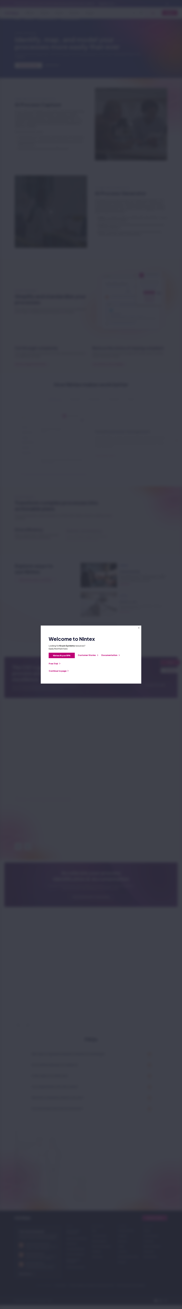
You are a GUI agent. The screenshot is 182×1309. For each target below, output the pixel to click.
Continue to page (57, 670)
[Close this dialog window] (139, 628)
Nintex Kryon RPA (61, 655)
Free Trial (53, 663)
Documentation (109, 655)
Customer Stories (87, 655)
